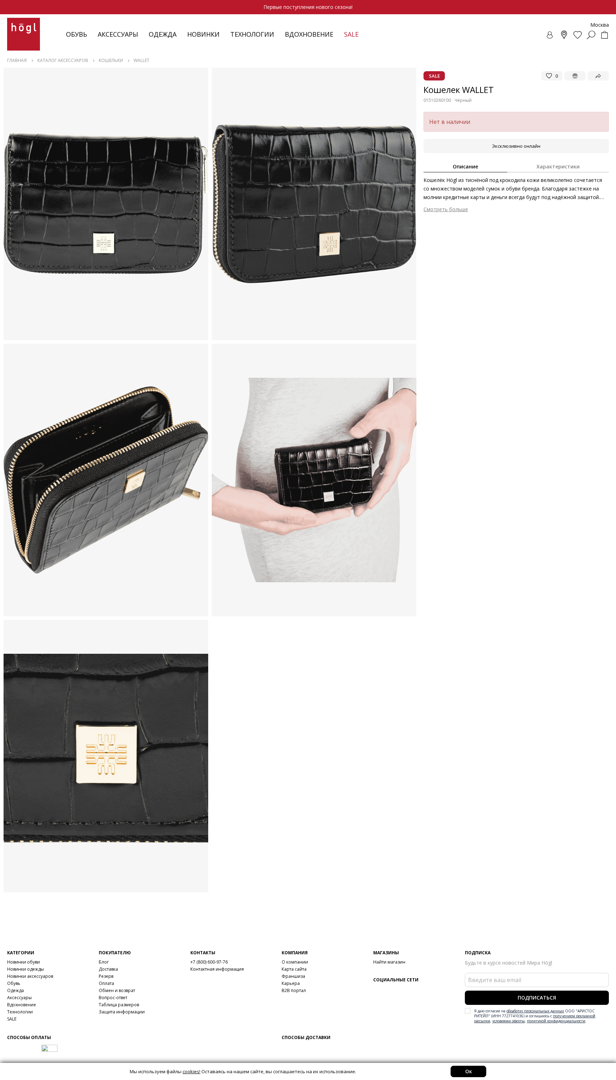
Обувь (76, 34)
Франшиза (293, 976)
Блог (104, 962)
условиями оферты (508, 1020)
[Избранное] (577, 35)
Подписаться (537, 997)
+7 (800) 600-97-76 (209, 962)
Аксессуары (118, 34)
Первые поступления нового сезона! (308, 7)
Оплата (106, 983)
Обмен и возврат (117, 990)
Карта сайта (294, 969)
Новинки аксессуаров (30, 976)
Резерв (106, 976)
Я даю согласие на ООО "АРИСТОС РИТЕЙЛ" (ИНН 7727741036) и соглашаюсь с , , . (534, 1015)
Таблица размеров (119, 1005)
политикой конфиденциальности (556, 1020)
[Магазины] (564, 35)
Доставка (108, 969)
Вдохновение (309, 34)
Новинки (203, 34)
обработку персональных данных (535, 1010)
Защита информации (122, 1012)
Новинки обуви (23, 962)
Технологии (20, 1012)
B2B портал (294, 990)
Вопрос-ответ (113, 998)
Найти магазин (389, 962)
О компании (295, 962)
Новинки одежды (25, 969)
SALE (11, 1019)
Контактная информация (217, 969)
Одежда (162, 34)
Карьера (291, 983)
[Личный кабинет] (550, 35)
